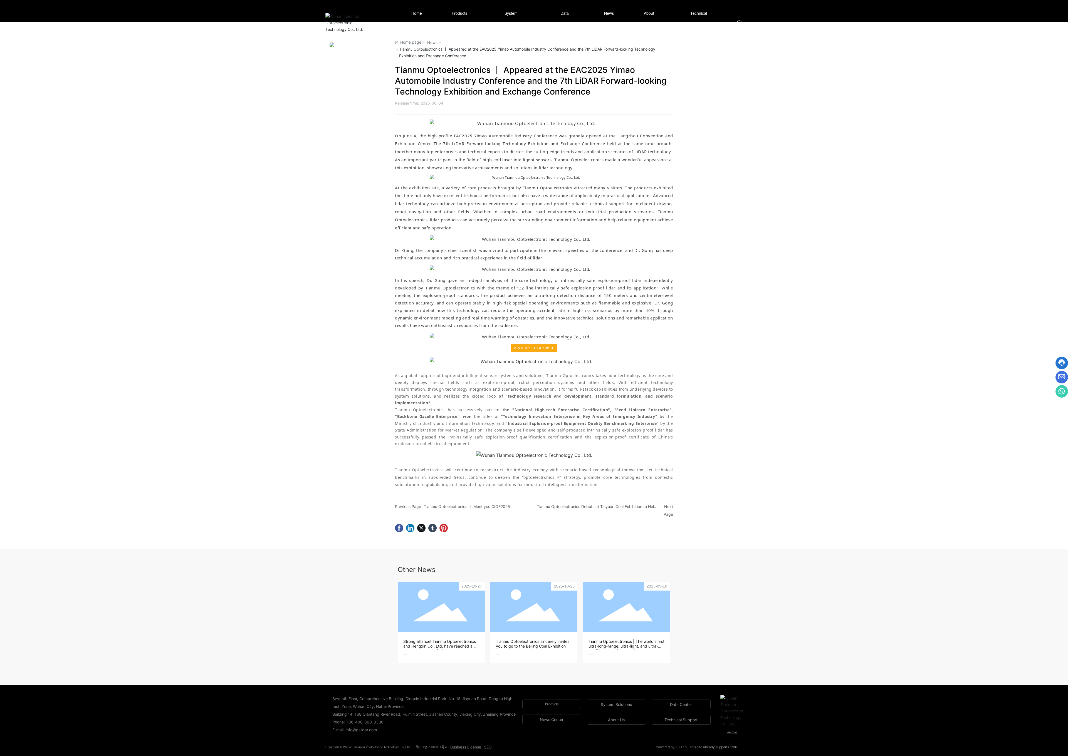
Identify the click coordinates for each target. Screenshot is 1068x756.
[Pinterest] (443, 528)
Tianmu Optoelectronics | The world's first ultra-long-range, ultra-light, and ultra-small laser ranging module (626, 646)
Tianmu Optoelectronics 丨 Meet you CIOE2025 (467, 506)
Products (551, 704)
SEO (488, 747)
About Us (616, 719)
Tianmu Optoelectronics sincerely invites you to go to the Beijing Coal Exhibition (532, 643)
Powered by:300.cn (671, 747)
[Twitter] (421, 528)
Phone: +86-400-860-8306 (358, 722)
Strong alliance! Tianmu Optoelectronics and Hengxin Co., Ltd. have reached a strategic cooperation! (439, 646)
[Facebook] (399, 528)
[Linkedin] (410, 528)
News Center (551, 719)
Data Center (681, 704)
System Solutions (616, 704)
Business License (465, 747)
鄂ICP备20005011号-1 (432, 747)
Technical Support (681, 719)
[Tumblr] (432, 528)
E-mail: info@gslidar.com (354, 729)
